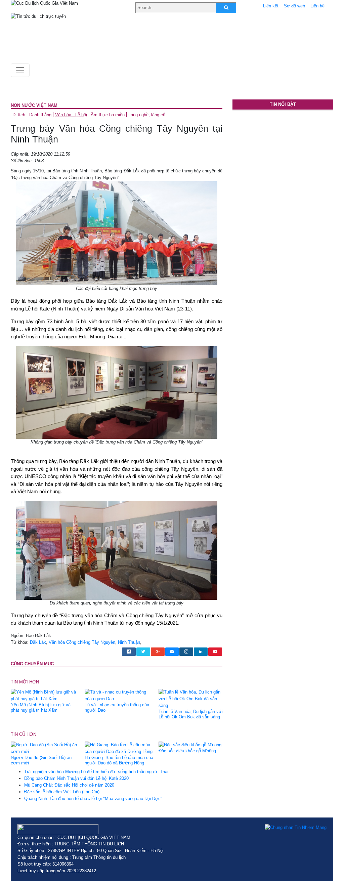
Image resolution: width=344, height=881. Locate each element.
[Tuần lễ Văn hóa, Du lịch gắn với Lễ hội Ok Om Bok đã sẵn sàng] (193, 698)
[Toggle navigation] (20, 70)
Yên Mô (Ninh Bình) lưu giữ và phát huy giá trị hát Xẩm (41, 707)
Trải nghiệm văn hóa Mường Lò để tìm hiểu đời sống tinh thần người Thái (96, 771)
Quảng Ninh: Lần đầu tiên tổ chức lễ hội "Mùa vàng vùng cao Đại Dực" (93, 798)
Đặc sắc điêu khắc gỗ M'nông (187, 750)
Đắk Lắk (38, 642)
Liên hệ (317, 5)
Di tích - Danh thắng (31, 114)
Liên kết (270, 5)
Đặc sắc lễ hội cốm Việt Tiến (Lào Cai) (61, 791)
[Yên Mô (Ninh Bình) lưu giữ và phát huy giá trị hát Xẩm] (45, 695)
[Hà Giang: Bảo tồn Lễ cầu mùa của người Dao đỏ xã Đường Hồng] (119, 747)
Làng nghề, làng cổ (146, 114)
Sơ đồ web (294, 5)
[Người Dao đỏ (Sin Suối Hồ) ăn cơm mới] (45, 747)
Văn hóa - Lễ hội (71, 114)
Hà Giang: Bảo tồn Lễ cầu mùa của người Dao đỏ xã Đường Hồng (119, 760)
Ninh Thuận (129, 642)
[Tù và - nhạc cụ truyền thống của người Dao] (119, 695)
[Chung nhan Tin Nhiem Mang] (296, 827)
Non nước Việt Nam (34, 105)
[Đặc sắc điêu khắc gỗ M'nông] (190, 744)
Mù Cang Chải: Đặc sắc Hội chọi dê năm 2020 (69, 785)
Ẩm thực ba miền (108, 114)
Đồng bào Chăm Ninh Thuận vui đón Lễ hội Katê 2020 (76, 778)
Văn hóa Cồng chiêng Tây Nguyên (82, 642)
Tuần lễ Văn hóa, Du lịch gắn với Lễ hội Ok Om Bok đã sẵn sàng (191, 714)
